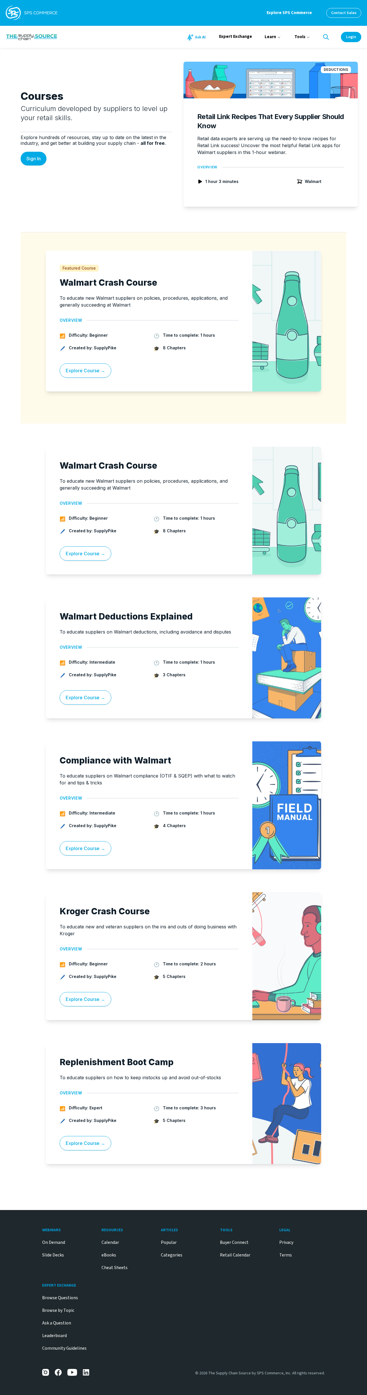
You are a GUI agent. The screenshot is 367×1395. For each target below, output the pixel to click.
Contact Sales (343, 13)
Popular (169, 1242)
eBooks (108, 1255)
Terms (285, 1255)
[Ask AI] (197, 37)
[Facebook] (58, 1372)
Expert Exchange (235, 37)
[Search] (326, 37)
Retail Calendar (235, 1255)
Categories (171, 1255)
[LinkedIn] (86, 1372)
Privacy (286, 1242)
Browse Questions (60, 1298)
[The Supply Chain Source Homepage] (65, 36)
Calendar (110, 1242)
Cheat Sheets (114, 1268)
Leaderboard (54, 1335)
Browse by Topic (58, 1310)
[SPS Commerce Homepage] (31, 13)
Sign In (33, 158)
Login (351, 37)
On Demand (53, 1242)
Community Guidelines (64, 1348)
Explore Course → (85, 370)
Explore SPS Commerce (289, 13)
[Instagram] (45, 1372)
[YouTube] (72, 1372)
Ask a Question (56, 1323)
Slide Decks (53, 1255)
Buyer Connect (234, 1242)
